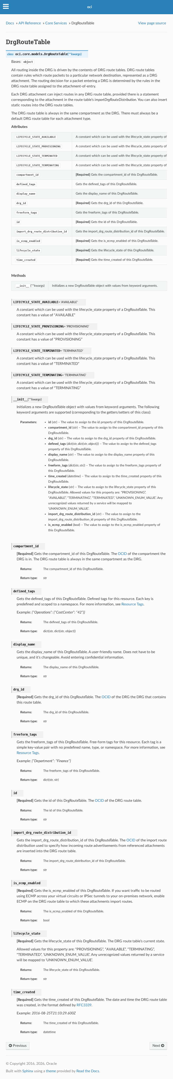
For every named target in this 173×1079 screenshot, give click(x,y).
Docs (10, 23)
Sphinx (27, 1071)
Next (157, 1045)
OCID (122, 554)
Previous (19, 1045)
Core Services (56, 23)
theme (51, 1071)
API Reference (29, 23)
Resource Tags (132, 604)
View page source (152, 23)
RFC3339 (84, 1005)
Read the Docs (87, 1071)
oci (89, 7)
